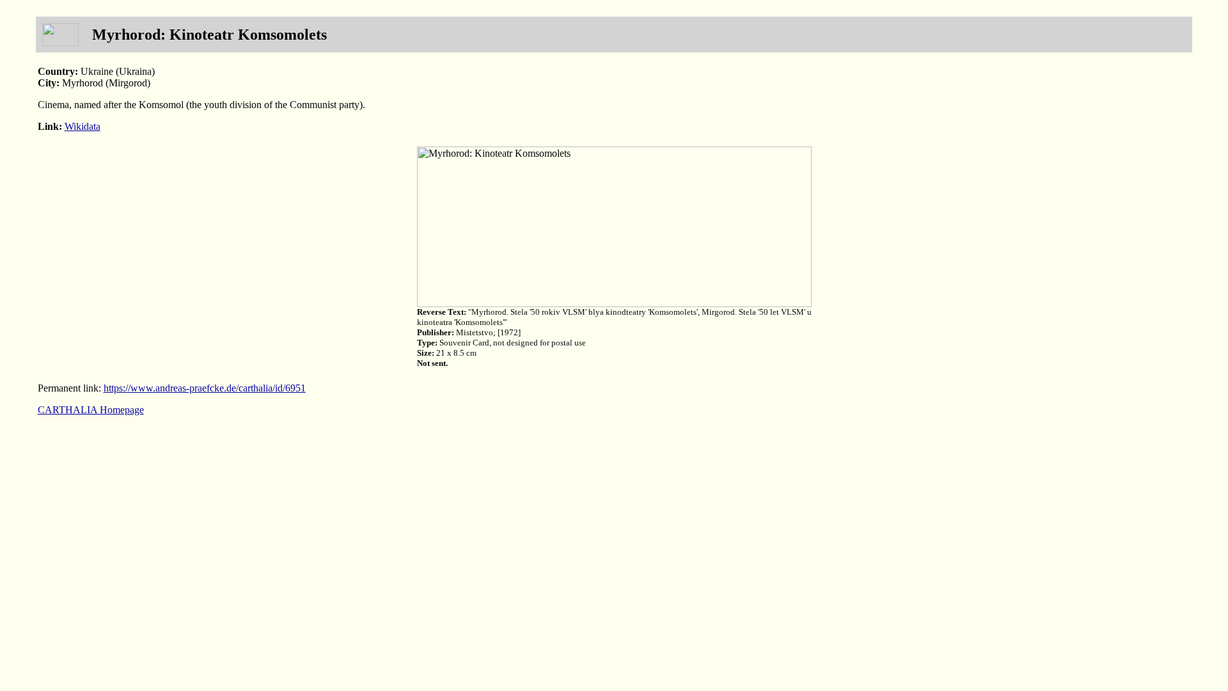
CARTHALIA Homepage (91, 409)
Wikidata (82, 126)
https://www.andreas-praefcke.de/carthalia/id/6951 (205, 388)
